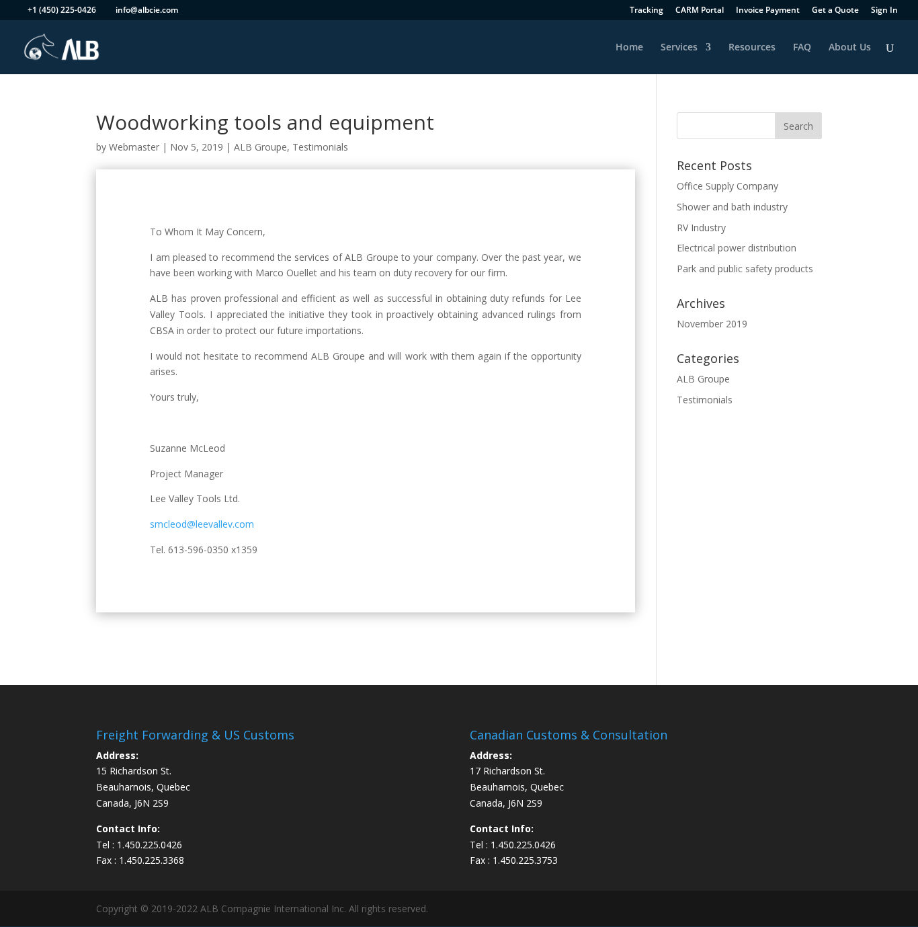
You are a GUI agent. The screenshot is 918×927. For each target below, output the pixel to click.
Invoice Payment (768, 10)
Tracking (646, 10)
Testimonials (320, 146)
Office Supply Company (727, 185)
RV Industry (701, 227)
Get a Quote (835, 10)
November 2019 (712, 323)
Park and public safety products (745, 268)
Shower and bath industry (732, 206)
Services (679, 47)
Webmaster (134, 146)
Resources (752, 47)
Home (629, 47)
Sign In (884, 10)
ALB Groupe (260, 146)
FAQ (802, 47)
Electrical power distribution (736, 247)
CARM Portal (699, 10)
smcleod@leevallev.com (202, 524)
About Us (850, 47)
